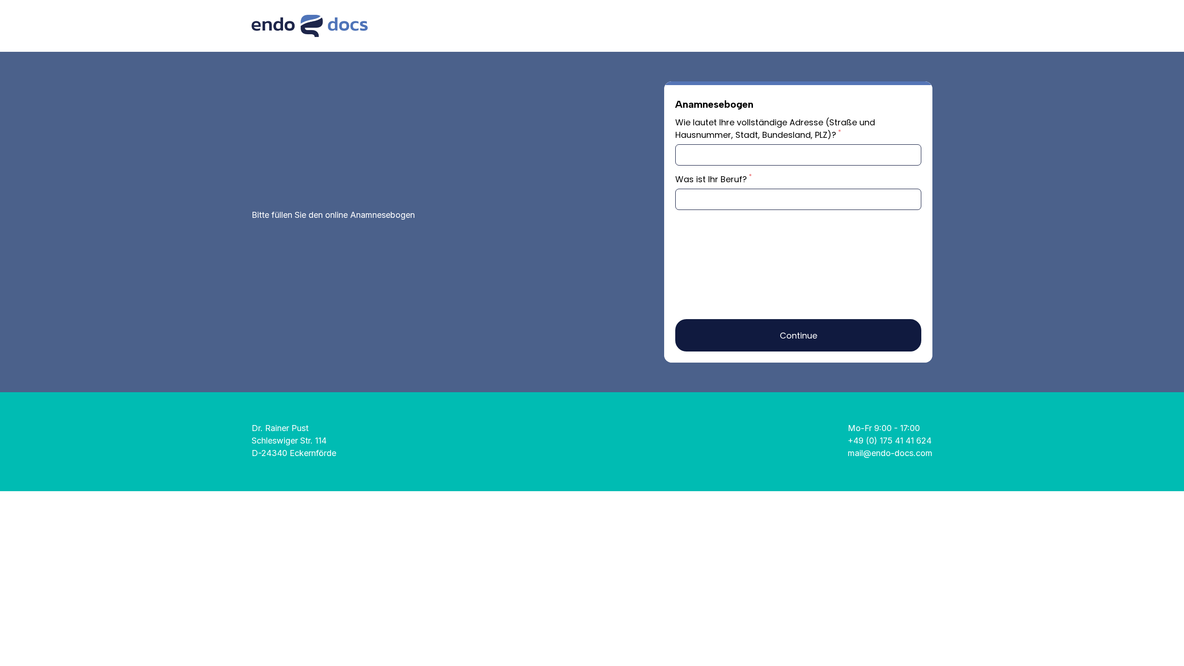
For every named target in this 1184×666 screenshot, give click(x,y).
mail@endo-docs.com (890, 453)
